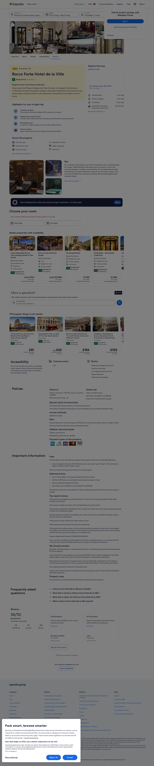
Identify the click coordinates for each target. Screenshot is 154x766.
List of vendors (11, 751)
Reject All (53, 757)
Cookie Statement (31, 738)
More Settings (11, 757)
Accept (70, 757)
